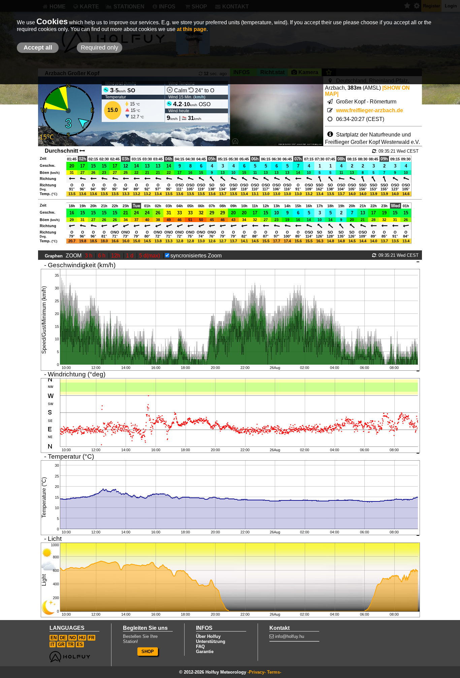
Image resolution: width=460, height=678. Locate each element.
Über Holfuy (208, 636)
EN (54, 637)
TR (70, 644)
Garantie (204, 651)
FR (91, 637)
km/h (199, 97)
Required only (99, 47)
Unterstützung (210, 641)
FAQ (200, 646)
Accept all (38, 47)
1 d (130, 255)
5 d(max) (150, 255)
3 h (89, 255)
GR (61, 644)
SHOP (147, 651)
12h (116, 255)
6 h (102, 255)
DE (63, 637)
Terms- (274, 672)
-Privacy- (257, 672)
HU (82, 637)
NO (72, 637)
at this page (191, 29)
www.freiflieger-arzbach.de (369, 110)
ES (80, 644)
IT (53, 644)
